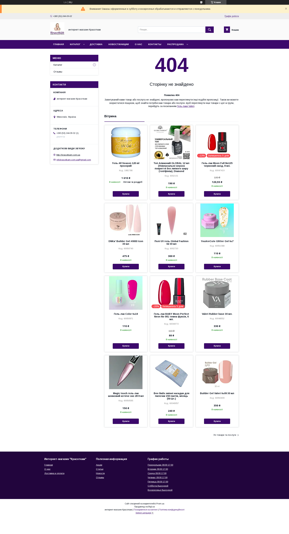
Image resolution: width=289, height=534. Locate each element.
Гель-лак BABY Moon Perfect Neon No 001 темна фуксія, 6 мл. (171, 317)
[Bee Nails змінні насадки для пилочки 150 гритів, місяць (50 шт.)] (171, 372)
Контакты (154, 44)
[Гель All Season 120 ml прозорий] (126, 142)
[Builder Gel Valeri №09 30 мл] (217, 372)
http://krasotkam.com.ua (68, 155)
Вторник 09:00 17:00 (158, 469)
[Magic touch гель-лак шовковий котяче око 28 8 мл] (126, 372)
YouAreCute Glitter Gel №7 (217, 241)
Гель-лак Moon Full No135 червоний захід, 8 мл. (217, 164)
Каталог (75, 44)
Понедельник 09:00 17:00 (160, 465)
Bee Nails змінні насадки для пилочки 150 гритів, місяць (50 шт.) (171, 396)
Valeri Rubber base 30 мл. (217, 314)
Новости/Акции (118, 44)
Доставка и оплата (54, 473)
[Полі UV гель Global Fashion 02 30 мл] (171, 220)
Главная (58, 44)
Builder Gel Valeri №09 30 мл (217, 393)
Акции (99, 465)
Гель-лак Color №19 (126, 314)
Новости (100, 473)
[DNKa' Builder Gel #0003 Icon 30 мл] (126, 220)
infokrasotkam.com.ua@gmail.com (74, 159)
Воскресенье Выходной (160, 490)
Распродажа (175, 44)
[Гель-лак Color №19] (126, 293)
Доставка (96, 44)
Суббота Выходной (158, 486)
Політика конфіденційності (171, 510)
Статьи (99, 469)
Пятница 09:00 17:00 (158, 481)
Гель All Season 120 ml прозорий (125, 164)
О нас (138, 44)
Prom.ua (160, 504)
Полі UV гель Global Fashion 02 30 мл (171, 242)
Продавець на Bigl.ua (144, 507)
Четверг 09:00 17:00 (157, 477)
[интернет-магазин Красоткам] (57, 35)
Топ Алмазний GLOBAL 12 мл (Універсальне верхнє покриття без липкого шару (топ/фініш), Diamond (171, 167)
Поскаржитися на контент (146, 510)
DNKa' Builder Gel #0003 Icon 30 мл (126, 242)
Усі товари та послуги (224, 435)
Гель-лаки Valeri (185, 106)
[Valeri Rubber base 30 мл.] (217, 293)
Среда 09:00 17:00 (157, 473)
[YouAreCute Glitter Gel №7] (217, 220)
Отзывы (58, 71)
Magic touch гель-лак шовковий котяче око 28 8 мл (126, 394)
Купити (125, 194)
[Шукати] (209, 29)
